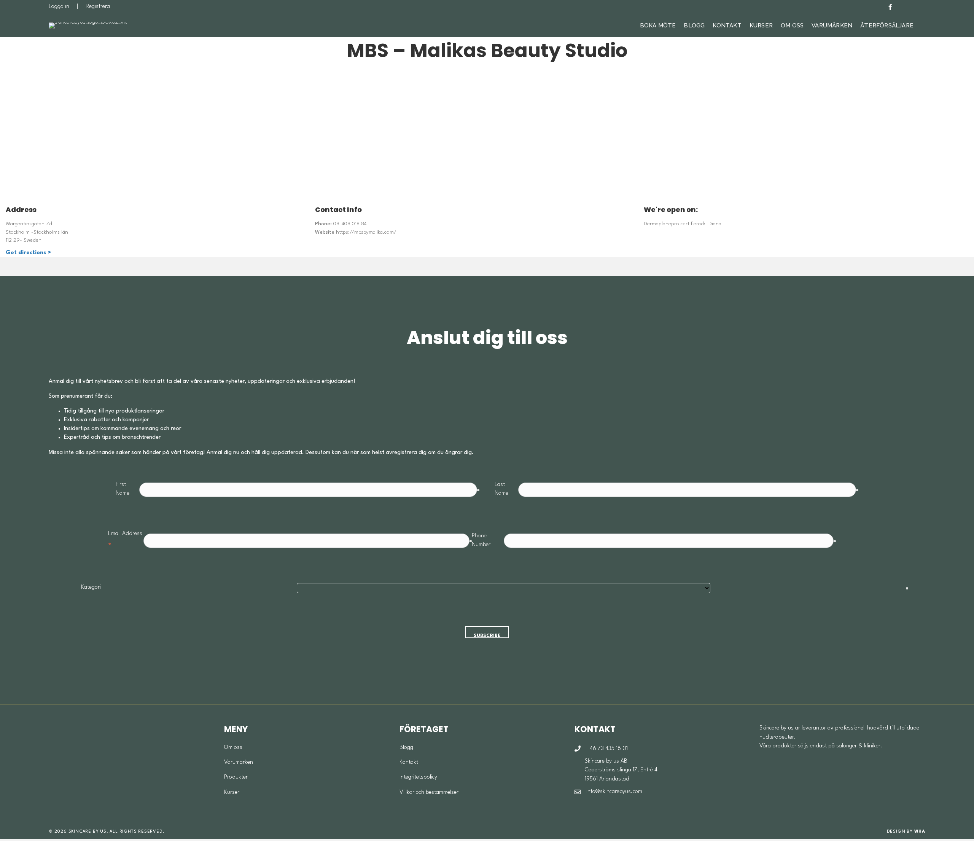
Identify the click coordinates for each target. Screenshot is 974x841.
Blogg (694, 25)
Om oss (233, 747)
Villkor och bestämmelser (428, 792)
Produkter (236, 777)
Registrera (98, 7)
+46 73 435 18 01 (607, 749)
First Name (122, 489)
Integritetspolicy (418, 777)
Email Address (125, 541)
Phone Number (481, 540)
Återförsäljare (887, 25)
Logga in (59, 7)
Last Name (501, 489)
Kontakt (727, 25)
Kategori (91, 587)
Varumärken (832, 25)
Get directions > (28, 253)
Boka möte (658, 25)
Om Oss (792, 25)
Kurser (761, 25)
